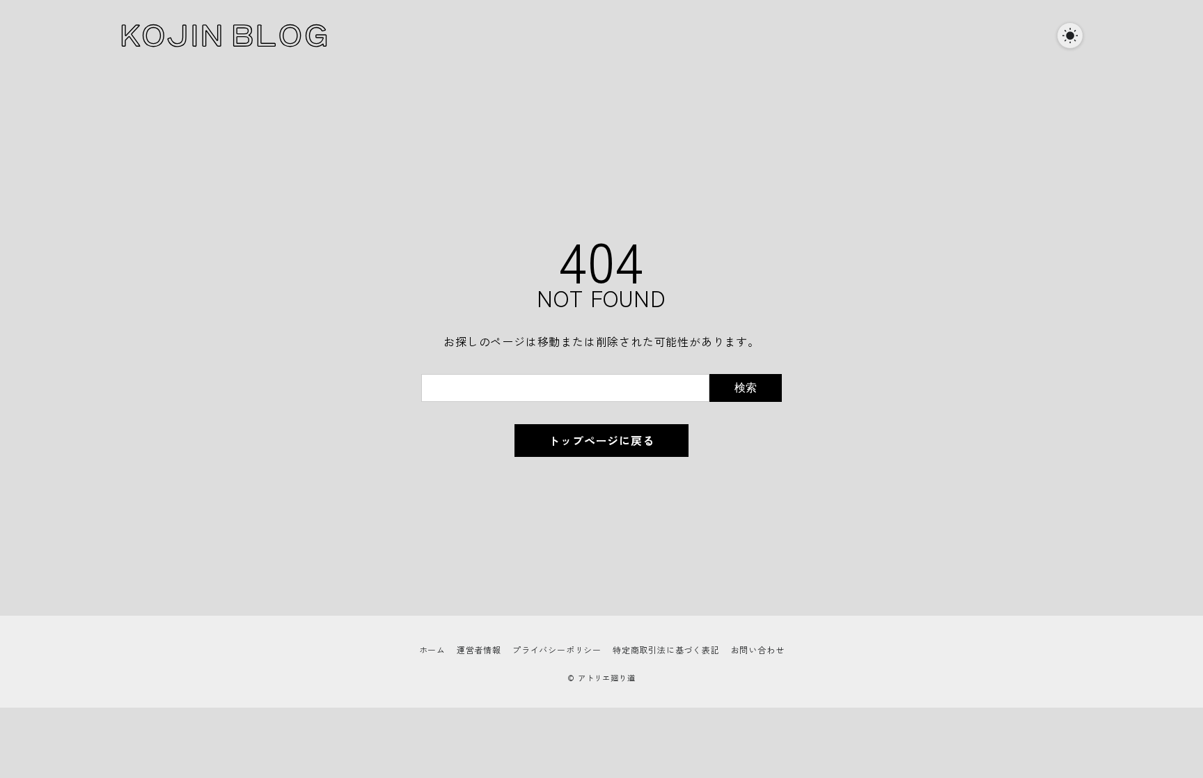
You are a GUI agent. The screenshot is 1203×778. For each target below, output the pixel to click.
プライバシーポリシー (557, 649)
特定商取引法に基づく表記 (666, 649)
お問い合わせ (758, 649)
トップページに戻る (601, 440)
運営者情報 (479, 649)
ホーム (432, 649)
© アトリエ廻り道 (601, 677)
